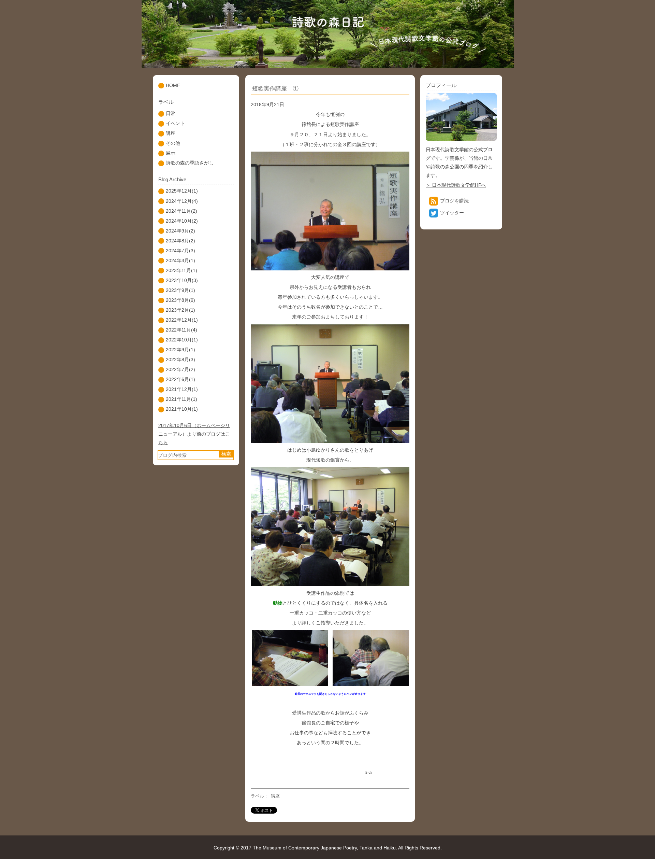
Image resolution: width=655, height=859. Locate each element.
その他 (173, 143)
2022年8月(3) (180, 359)
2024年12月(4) (182, 201)
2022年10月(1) (182, 339)
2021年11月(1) (181, 399)
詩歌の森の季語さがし (190, 163)
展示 (170, 153)
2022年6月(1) (180, 379)
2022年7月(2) (180, 369)
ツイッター (452, 212)
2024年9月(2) (180, 231)
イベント (175, 123)
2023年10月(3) (182, 280)
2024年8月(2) (180, 240)
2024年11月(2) (181, 211)
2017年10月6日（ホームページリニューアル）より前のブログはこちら (194, 434)
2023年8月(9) (180, 300)
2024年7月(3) (180, 250)
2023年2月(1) (180, 310)
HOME (173, 85)
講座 (275, 796)
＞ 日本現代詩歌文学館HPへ (456, 185)
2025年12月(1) (182, 191)
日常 (170, 113)
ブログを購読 (454, 200)
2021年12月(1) (182, 389)
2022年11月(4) (181, 330)
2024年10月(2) (182, 221)
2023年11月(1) (181, 270)
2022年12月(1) (182, 320)
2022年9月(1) (180, 349)
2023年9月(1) (180, 290)
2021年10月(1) (182, 409)
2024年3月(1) (180, 260)
